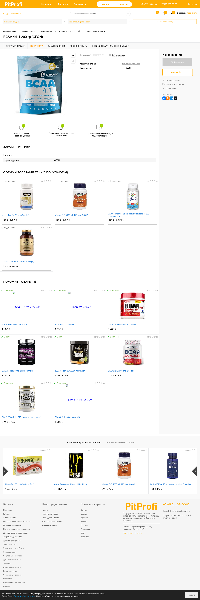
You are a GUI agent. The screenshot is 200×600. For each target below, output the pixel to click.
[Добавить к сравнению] (73, 61)
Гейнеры (6, 514)
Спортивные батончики (12, 556)
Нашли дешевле (173, 80)
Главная (84, 510)
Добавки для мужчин (11, 540)
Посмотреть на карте (132, 533)
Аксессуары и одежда (12, 567)
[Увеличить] (40, 85)
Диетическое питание (12, 559)
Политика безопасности (24, 596)
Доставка (84, 525)
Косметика (7, 579)
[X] (175, 98)
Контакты (192, 4)
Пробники (7, 586)
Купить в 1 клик (177, 72)
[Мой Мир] (171, 98)
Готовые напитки (10, 571)
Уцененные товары (49, 525)
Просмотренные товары (120, 442)
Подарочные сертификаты (14, 582)
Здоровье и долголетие (12, 537)
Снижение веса (9, 552)
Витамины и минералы (12, 525)
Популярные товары (50, 514)
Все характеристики (131, 63)
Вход (5, 14)
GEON (128, 68)
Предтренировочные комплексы (16, 529)
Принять (191, 595)
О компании (85, 529)
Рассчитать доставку (174, 84)
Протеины (7, 510)
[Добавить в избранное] (73, 55)
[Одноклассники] (168, 98)
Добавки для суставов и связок (15, 533)
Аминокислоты (9, 518)
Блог (82, 533)
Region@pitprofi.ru (180, 510)
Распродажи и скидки (50, 518)
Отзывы (84, 514)
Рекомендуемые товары (51, 521)
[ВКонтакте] (164, 98)
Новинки (45, 510)
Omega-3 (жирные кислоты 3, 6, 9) (17, 521)
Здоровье (84, 518)
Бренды (84, 521)
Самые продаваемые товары (83, 442)
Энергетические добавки (13, 548)
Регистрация (15, 14)
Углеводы (7, 563)
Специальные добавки (12, 575)
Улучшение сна (9, 544)
